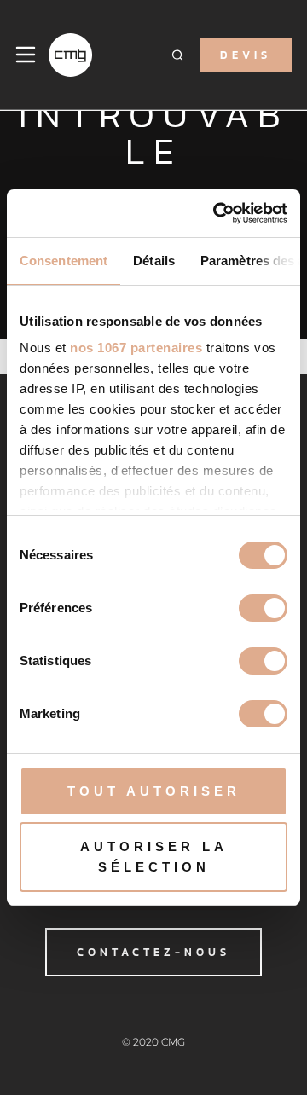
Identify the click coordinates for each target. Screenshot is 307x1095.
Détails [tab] (154, 260)
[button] (177, 55)
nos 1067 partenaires (136, 347)
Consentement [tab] (63, 260)
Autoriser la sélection (154, 856)
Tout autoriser (153, 791)
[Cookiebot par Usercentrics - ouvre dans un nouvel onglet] (216, 213)
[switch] (263, 608)
